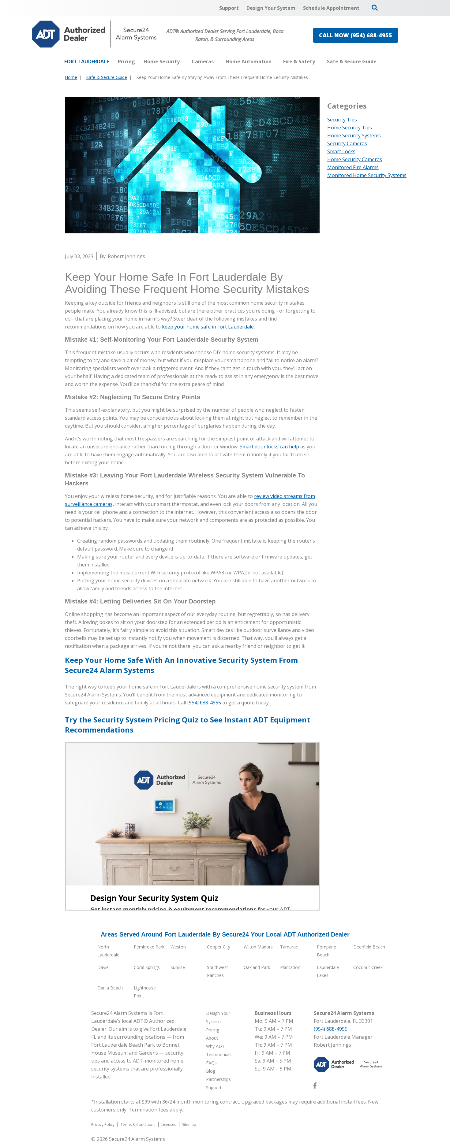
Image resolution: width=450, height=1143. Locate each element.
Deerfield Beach (369, 947)
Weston (178, 947)
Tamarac (289, 947)
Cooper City (218, 947)
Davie (103, 967)
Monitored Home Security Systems (367, 175)
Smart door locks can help (269, 446)
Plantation (290, 967)
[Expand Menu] (182, 61)
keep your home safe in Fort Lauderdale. (208, 326)
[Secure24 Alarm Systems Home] (94, 34)
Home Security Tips (349, 127)
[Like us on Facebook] (315, 1086)
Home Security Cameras (354, 159)
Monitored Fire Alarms (353, 167)
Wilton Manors (258, 947)
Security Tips (342, 119)
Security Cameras (347, 143)
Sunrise (178, 967)
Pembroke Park (149, 947)
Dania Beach (110, 988)
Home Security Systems (354, 135)
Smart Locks (341, 151)
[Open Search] (375, 8)
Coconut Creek (368, 967)
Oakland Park (257, 967)
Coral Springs (147, 967)
